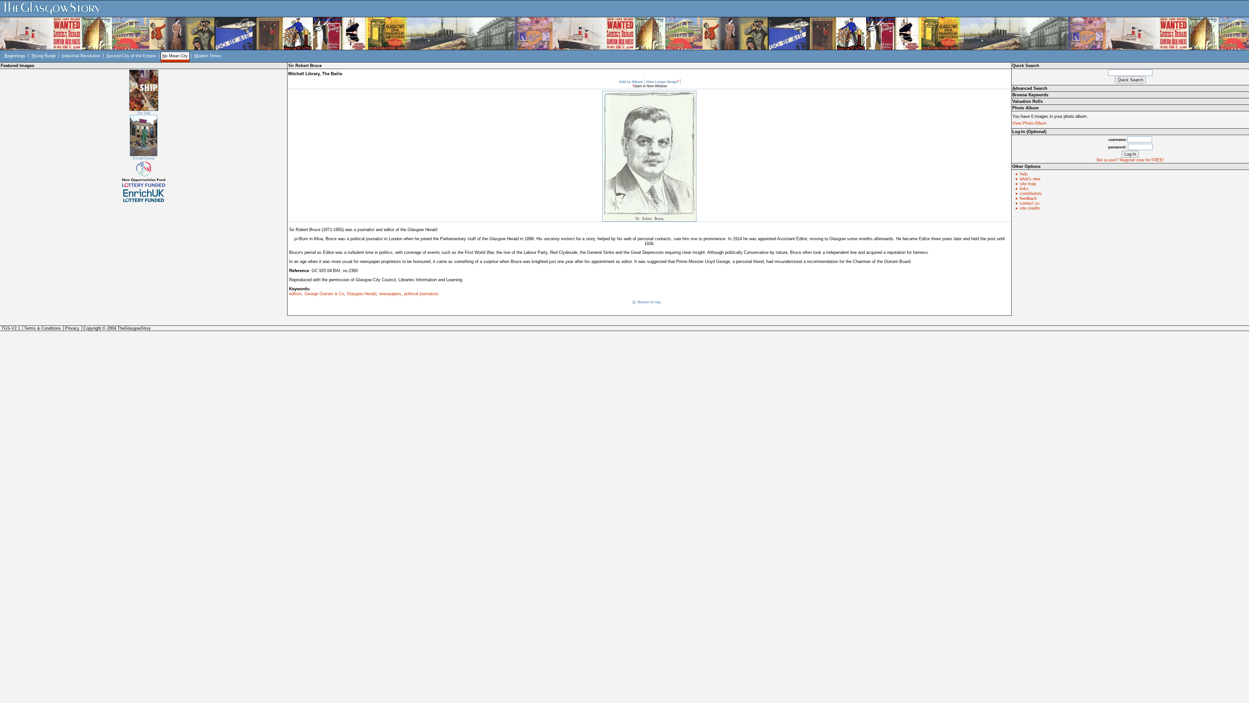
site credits (1030, 208)
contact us (1030, 203)
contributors (1031, 193)
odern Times (207, 55)
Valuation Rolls (1027, 101)
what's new (1030, 178)
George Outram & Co (324, 293)
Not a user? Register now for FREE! (1130, 160)
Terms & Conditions (42, 328)
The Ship (144, 113)
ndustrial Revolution (81, 55)
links (1024, 188)
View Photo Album (1029, 123)
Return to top (649, 302)
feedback (1028, 198)
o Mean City (175, 55)
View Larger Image (662, 82)
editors (295, 293)
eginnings (15, 55)
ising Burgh (44, 55)
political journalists (421, 293)
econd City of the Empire (131, 55)
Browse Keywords (1030, 94)
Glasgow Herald (361, 293)
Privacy (72, 328)
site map (1028, 183)
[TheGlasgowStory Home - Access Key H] (54, 8)
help (1023, 174)
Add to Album (631, 82)
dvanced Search (1029, 88)
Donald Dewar (143, 158)
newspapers (390, 293)
